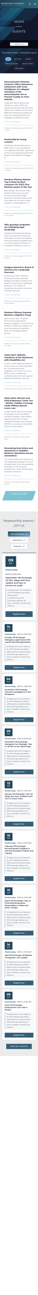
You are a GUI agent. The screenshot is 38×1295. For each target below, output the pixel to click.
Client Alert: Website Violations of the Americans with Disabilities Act (18, 357)
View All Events (19, 1046)
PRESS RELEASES (11, 64)
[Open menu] (35, 4)
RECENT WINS (27, 64)
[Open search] (30, 4)
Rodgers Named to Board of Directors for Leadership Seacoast (19, 269)
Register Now (19, 614)
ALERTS (28, 59)
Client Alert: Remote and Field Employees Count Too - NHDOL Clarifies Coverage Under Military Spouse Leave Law (18, 403)
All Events (19, 546)
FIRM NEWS (19, 68)
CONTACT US (19, 44)
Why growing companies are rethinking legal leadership (17, 227)
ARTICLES (17, 59)
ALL (8, 59)
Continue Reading (12, 122)
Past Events (19, 540)
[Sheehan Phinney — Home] (12, 4)
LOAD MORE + (19, 495)
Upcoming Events (19, 534)
